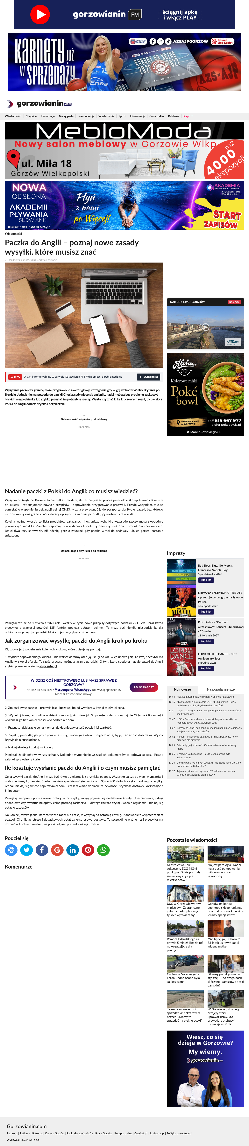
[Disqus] (84, 924)
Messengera (64, 690)
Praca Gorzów (103, 1133)
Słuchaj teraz (151, 377)
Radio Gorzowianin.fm (80, 1133)
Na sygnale (66, 116)
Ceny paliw (156, 116)
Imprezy (176, 553)
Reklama (173, 116)
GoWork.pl (140, 1133)
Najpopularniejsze (221, 689)
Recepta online (123, 1133)
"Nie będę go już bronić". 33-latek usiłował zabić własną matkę (206, 747)
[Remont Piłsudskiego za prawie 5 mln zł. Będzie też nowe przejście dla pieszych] (185, 928)
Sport (122, 116)
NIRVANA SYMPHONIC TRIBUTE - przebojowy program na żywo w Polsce (220, 597)
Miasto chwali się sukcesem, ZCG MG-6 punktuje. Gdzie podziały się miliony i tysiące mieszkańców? (206, 704)
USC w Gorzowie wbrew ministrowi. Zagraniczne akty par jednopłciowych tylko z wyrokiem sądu (207, 721)
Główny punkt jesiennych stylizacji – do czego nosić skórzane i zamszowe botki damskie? (209, 764)
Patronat (37, 1133)
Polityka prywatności (179, 1133)
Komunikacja (86, 116)
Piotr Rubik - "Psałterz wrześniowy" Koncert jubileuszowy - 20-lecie (221, 627)
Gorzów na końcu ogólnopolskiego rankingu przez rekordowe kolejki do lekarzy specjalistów (209, 730)
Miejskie (31, 116)
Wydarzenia (106, 116)
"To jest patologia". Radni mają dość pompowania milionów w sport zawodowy (209, 712)
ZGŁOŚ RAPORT (144, 687)
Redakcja (12, 1133)
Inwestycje (48, 116)
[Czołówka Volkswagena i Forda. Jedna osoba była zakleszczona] (185, 963)
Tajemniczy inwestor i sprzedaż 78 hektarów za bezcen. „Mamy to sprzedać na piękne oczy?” (206, 773)
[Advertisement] (84, 459)
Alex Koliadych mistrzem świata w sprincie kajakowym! (205, 696)
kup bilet (206, 580)
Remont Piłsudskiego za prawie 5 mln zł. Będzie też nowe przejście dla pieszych (207, 738)
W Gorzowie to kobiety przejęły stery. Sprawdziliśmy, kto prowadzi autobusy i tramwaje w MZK (223, 1017)
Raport (188, 116)
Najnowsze (182, 689)
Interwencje (137, 116)
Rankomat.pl (156, 1133)
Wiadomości (13, 116)
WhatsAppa (82, 690)
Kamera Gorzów (54, 1133)
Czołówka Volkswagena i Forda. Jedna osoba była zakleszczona (203, 756)
